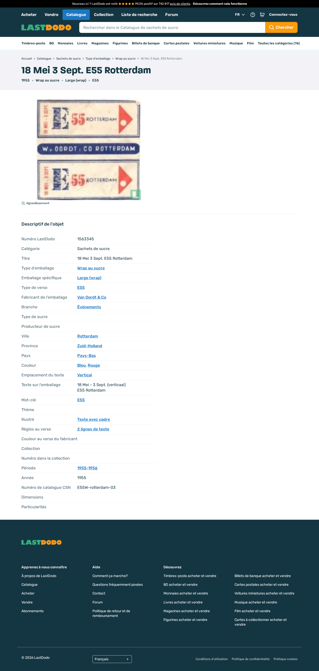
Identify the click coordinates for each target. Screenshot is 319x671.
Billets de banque (146, 43)
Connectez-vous (283, 14)
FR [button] (237, 14)
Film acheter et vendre (252, 611)
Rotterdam (87, 336)
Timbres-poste (33, 43)
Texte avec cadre (93, 419)
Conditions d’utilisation (212, 659)
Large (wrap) (75, 80)
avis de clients (180, 3)
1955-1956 (87, 468)
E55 (95, 80)
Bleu (81, 365)
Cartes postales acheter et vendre (262, 585)
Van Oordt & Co (91, 297)
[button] (262, 14)
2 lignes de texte (93, 429)
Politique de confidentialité (251, 659)
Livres (82, 43)
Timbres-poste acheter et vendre (189, 576)
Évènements (89, 307)
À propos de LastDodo (38, 576)
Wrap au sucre (47, 80)
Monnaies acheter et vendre (185, 593)
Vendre (51, 14)
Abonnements (32, 611)
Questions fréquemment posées (117, 585)
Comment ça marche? (110, 576)
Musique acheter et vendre (256, 602)
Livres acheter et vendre (183, 602)
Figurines (120, 43)
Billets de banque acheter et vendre (263, 576)
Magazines (100, 43)
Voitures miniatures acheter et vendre (264, 593)
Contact (98, 593)
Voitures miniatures (209, 43)
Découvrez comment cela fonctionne (220, 3)
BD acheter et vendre (180, 585)
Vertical (84, 375)
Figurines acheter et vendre (185, 620)
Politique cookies (286, 659)
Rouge (94, 365)
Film (250, 43)
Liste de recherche (139, 14)
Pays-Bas (86, 355)
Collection (103, 14)
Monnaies (65, 43)
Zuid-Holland (89, 345)
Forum (171, 14)
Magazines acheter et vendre (186, 611)
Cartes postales (176, 43)
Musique (236, 43)
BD (51, 43)
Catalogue (76, 14)
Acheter (29, 14)
